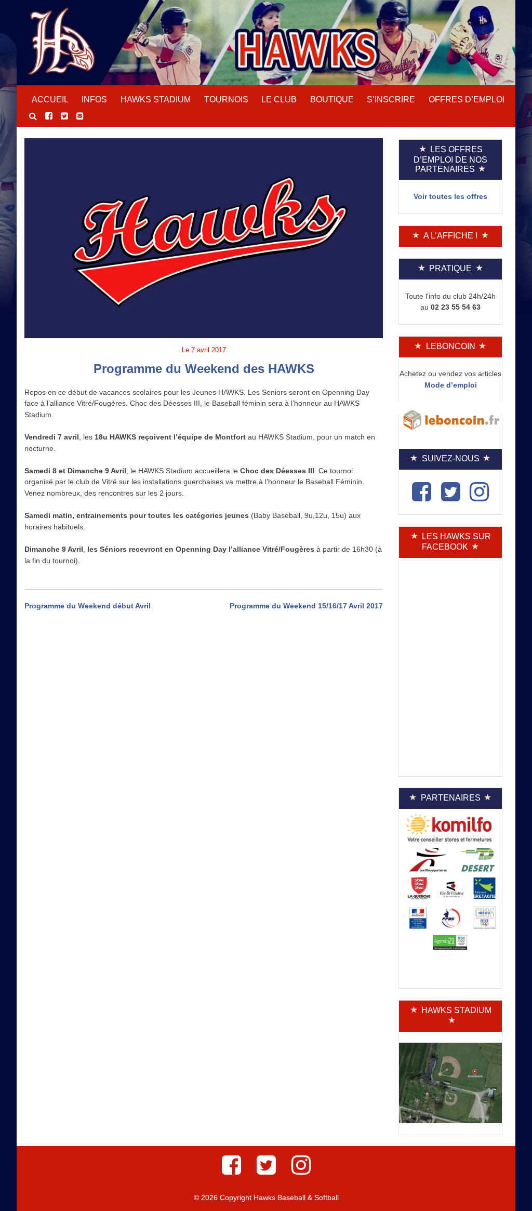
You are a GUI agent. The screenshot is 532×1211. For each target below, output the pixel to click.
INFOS (94, 99)
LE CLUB (279, 99)
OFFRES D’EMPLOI (466, 99)
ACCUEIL (50, 99)
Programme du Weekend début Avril (87, 606)
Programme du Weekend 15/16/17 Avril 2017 (306, 606)
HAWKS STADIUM (156, 99)
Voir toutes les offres (450, 196)
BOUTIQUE (332, 99)
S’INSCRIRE (391, 99)
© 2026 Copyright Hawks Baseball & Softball (266, 1197)
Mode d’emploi (450, 385)
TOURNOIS (226, 99)
